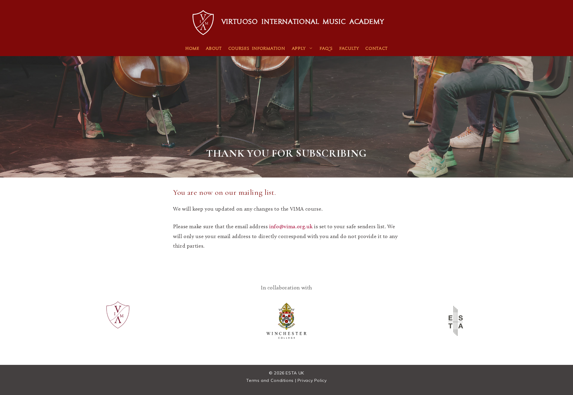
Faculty (349, 49)
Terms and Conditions (270, 380)
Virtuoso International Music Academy (302, 22)
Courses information (256, 49)
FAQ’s (326, 49)
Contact (376, 49)
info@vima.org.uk (290, 226)
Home (192, 49)
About (214, 49)
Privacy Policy (312, 380)
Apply (299, 49)
